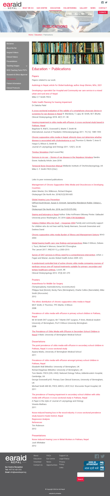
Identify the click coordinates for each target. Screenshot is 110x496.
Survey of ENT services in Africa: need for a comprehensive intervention (63, 255)
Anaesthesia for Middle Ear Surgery (47, 283)
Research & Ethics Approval (17, 75)
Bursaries (10, 44)
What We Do (28, 8)
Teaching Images (13, 66)
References (37, 422)
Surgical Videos (12, 52)
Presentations (12, 61)
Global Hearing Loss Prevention (46, 199)
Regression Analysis (41, 419)
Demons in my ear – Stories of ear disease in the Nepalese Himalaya (62, 157)
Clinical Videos (12, 57)
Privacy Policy (62, 463)
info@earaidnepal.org (18, 472)
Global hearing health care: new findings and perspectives (57, 243)
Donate (102, 12)
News (93, 8)
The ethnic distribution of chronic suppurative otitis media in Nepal (61, 302)
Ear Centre (42, 8)
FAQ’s (48, 455)
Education (55, 8)
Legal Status (64, 459)
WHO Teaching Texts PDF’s (17, 70)
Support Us (63, 455)
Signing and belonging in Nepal (45, 214)
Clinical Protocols (13, 88)
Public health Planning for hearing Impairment (52, 102)
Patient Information (14, 83)
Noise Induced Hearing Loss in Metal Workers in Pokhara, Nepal (60, 439)
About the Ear (12, 48)
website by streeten (55, 493)
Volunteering (69, 8)
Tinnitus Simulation (40, 152)
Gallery (83, 8)
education (38, 35)
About (36, 455)
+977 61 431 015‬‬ (15, 470)
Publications (11, 79)
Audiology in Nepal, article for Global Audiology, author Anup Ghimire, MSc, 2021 (67, 85)
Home (30, 35)
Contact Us (38, 465)
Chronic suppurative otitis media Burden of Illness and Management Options (65, 235)
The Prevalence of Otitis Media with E (48, 331)
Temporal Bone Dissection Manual (47, 166)
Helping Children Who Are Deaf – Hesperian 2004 (53, 223)
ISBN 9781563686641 (75, 218)
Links (61, 467)
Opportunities (51, 465)
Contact (103, 8)
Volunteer (37, 462)
